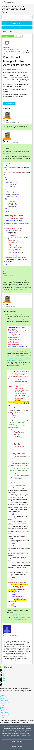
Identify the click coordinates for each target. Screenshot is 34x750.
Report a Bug (17, 27)
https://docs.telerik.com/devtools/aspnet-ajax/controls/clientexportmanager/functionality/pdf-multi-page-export (19, 357)
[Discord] (1, 685)
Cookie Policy (5, 735)
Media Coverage (5, 702)
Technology (3, 697)
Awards (2, 698)
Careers (2, 704)
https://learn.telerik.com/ (19, 289)
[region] (17, 737)
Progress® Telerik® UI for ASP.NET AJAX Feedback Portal (13, 9)
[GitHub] (1, 683)
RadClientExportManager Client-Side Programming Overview (20, 618)
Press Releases (4, 700)
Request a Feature (17, 23)
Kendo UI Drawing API (17, 614)
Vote (27, 52)
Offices (2, 705)
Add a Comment (9, 103)
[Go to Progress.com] (6, 668)
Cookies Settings (17, 746)
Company (2, 695)
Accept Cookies (17, 741)
